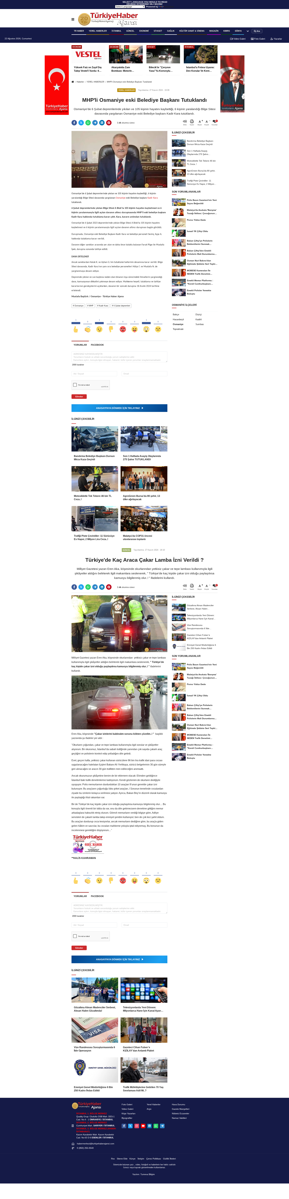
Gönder (79, 396)
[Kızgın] (122, 324)
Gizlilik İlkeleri (169, 1159)
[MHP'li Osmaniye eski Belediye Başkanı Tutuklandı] (119, 159)
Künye (132, 1159)
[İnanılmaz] (146, 324)
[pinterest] (109, 122)
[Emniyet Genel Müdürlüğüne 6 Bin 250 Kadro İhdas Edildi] (94, 1070)
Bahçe (176, 314)
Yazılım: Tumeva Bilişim (143, 1174)
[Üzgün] (158, 324)
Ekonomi (144, 31)
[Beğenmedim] (111, 324)
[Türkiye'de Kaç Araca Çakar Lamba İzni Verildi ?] (119, 623)
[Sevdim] (99, 324)
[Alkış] (87, 324)
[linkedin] (102, 122)
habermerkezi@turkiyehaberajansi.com (95, 1144)
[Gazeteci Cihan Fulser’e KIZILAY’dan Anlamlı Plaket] (144, 1030)
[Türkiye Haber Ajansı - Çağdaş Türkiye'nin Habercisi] (108, 19)
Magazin (213, 31)
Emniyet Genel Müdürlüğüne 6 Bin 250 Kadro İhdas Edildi (93, 1089)
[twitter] (81, 122)
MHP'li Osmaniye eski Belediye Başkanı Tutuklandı (129, 82)
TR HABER (79, 31)
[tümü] (247, 31)
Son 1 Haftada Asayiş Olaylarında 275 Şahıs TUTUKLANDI (142, 458)
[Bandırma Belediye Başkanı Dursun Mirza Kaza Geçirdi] (94, 439)
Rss (113, 1159)
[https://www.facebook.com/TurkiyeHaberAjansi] (124, 1126)
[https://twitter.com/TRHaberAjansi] (130, 1126)
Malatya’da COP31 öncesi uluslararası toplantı (137, 537)
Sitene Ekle (122, 1159)
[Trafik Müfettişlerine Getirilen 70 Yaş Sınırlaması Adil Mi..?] (144, 1070)
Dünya (238, 31)
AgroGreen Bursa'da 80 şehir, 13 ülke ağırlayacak (141, 498)
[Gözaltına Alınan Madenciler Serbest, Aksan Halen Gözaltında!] (94, 990)
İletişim (141, 1159)
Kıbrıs (226, 31)
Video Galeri (239, 38)
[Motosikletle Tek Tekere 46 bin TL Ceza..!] (94, 478)
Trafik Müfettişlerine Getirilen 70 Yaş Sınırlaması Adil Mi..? (143, 1089)
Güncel (130, 31)
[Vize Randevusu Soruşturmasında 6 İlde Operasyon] (94, 1030)
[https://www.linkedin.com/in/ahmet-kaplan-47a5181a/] (149, 1126)
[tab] (80, 345)
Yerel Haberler (153, 1104)
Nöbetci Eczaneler (180, 1113)
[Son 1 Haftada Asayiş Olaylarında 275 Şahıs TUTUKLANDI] (144, 439)
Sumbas (200, 324)
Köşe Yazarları (128, 1113)
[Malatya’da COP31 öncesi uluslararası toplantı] (144, 518)
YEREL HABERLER (98, 31)
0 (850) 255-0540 (85, 1148)
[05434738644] (156, 1126)
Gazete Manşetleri (180, 1109)
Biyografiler (127, 1118)
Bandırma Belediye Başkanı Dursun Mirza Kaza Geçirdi (94, 458)
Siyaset (158, 31)
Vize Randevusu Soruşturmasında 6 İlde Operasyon (94, 1049)
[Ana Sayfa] (72, 82)
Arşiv (149, 1109)
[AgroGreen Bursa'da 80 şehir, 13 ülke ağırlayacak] (144, 478)
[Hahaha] (134, 324)
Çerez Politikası (153, 1159)
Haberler (80, 82)
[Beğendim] (75, 324)
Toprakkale (178, 329)
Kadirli (199, 319)
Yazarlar (277, 38)
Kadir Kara (152, 198)
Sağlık (170, 31)
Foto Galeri (259, 38)
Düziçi (199, 314)
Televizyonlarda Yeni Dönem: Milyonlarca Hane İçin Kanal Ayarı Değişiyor (142, 1009)
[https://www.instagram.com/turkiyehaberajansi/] (136, 1126)
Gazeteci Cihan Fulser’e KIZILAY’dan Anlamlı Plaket (138, 1049)
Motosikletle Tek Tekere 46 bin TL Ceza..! (93, 498)
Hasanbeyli (178, 319)
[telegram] (95, 122)
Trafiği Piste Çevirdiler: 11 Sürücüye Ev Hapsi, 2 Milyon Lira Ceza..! (94, 537)
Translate (169, 6)
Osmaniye (120, 198)
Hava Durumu (178, 1104)
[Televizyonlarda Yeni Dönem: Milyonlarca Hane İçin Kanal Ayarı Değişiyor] (144, 990)
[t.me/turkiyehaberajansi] (162, 1126)
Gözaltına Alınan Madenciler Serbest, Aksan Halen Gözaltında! (95, 1009)
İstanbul (116, 31)
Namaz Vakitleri (179, 1118)
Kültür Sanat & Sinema (191, 31)
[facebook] (74, 122)
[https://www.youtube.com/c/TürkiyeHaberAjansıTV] (143, 1126)
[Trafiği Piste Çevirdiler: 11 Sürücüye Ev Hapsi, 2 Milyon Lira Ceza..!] (94, 518)
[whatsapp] (88, 122)
